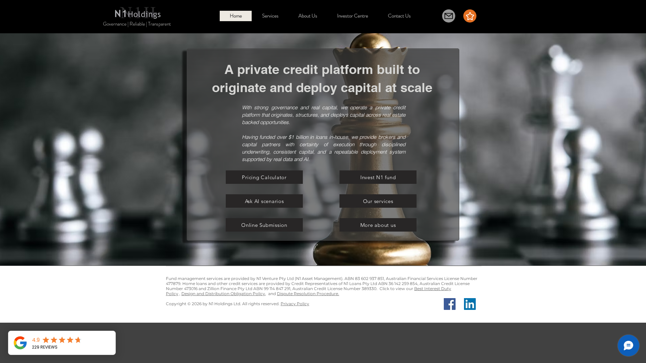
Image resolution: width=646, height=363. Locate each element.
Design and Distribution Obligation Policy (223, 293)
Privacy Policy (295, 303)
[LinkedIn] (470, 304)
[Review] (469, 16)
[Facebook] (450, 304)
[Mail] (448, 16)
